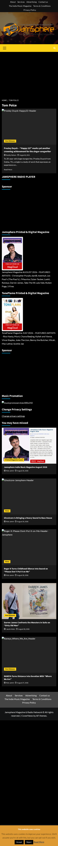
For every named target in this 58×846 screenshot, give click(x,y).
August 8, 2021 (25, 155)
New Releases (10, 141)
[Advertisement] (29, 73)
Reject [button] (29, 842)
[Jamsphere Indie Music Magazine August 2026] (29, 446)
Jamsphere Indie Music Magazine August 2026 (25, 467)
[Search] (54, 48)
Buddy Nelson (11, 155)
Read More (8, 170)
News (7, 511)
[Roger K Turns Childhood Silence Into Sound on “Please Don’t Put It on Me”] (29, 547)
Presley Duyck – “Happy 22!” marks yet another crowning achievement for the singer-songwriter (27, 150)
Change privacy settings (13, 416)
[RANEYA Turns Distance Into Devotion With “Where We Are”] (29, 655)
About (13, 2)
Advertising (31, 2)
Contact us (43, 2)
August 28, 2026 (23, 629)
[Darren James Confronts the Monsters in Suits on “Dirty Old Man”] (29, 601)
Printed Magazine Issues (14, 460)
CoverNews (27, 715)
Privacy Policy (30, 10)
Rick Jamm (10, 471)
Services (21, 2)
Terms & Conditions (42, 6)
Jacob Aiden (10, 629)
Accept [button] (19, 842)
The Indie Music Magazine (20, 6)
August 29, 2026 (22, 471)
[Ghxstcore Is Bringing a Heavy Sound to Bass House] (29, 496)
